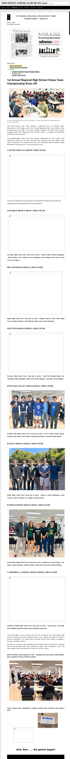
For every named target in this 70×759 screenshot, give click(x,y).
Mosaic (21, 7)
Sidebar (27, 7)
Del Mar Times (16, 73)
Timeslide (40, 7)
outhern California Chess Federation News (26, 72)
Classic (3, 7)
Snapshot (33, 7)
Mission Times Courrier (19, 75)
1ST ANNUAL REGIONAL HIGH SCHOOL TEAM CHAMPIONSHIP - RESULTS (36, 17)
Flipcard (8, 7)
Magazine (15, 7)
